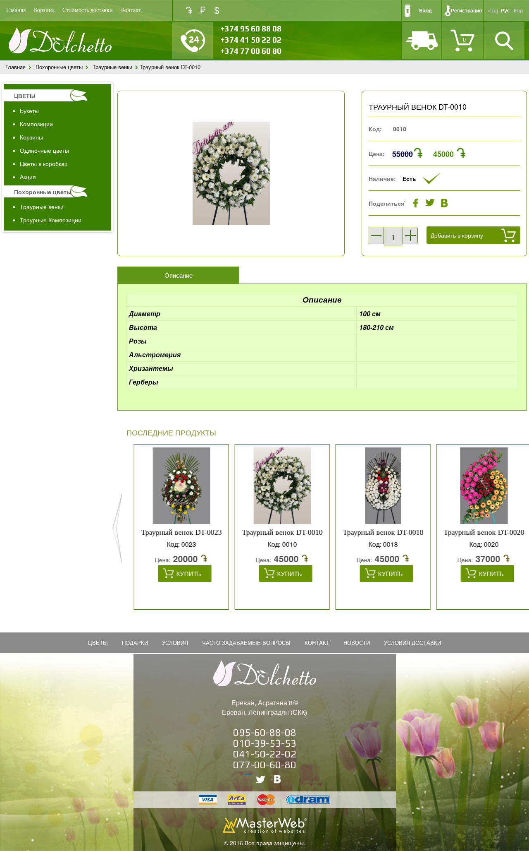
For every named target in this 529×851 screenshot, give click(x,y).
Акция (28, 177)
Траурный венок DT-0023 (176, 532)
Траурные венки (112, 67)
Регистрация (466, 10)
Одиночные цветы (44, 150)
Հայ (493, 10)
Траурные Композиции (50, 220)
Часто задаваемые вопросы (246, 643)
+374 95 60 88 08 (251, 28)
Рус (505, 10)
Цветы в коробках (43, 163)
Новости (356, 643)
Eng (518, 10)
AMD (189, 10)
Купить (183, 573)
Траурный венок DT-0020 (478, 532)
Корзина (44, 10)
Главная (16, 10)
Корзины (31, 137)
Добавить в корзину (457, 235)
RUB (203, 10)
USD (216, 10)
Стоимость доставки (87, 10)
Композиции (36, 124)
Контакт (131, 10)
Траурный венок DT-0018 (377, 532)
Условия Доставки (412, 643)
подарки (135, 643)
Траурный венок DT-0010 (276, 532)
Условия (175, 643)
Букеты (29, 110)
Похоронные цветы (59, 67)
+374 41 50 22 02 (251, 39)
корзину (429, 255)
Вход (425, 10)
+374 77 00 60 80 (251, 50)
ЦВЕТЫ (25, 95)
